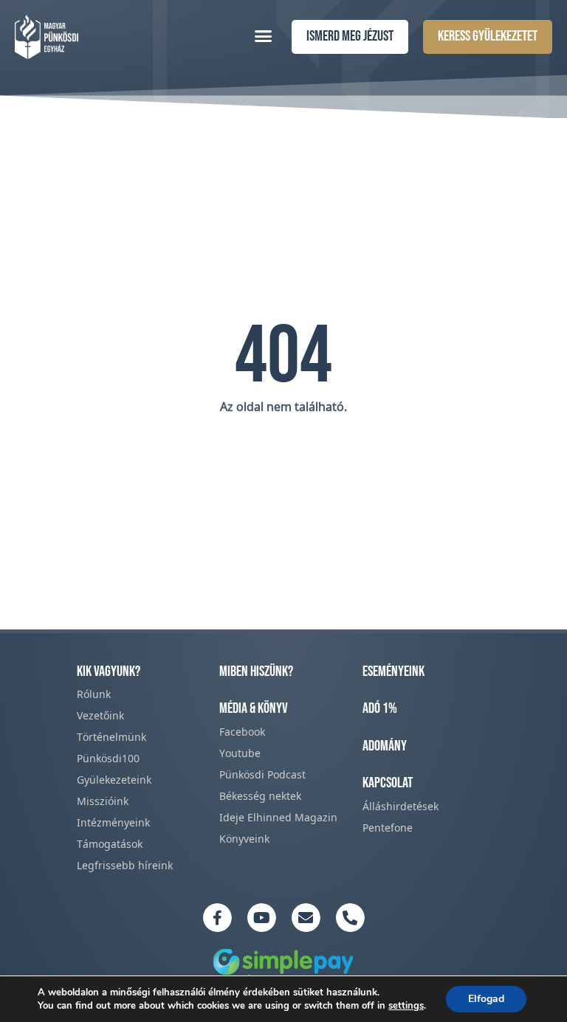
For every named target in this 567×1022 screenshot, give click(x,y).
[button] (264, 35)
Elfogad (486, 999)
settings (406, 1005)
